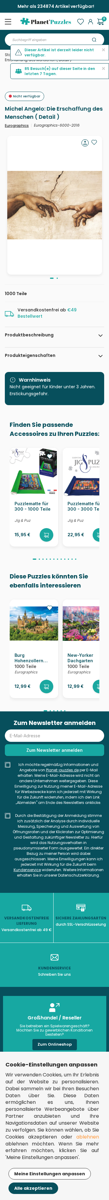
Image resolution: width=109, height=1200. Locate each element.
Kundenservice (27, 869)
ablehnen (87, 1136)
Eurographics (17, 125)
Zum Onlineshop (55, 1044)
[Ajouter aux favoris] (94, 142)
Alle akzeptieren (33, 1188)
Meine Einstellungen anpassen (49, 1174)
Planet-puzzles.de (62, 770)
